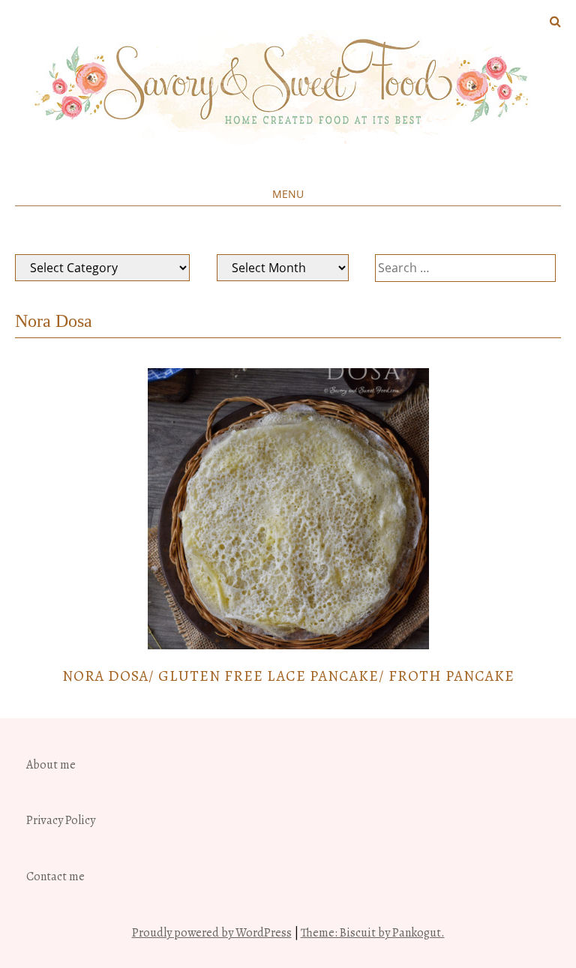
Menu (288, 194)
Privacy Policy (60, 820)
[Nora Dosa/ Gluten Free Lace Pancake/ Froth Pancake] (288, 645)
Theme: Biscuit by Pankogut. (373, 933)
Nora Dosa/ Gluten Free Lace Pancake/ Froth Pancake (288, 676)
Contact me (55, 876)
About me (51, 765)
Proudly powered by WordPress (212, 933)
